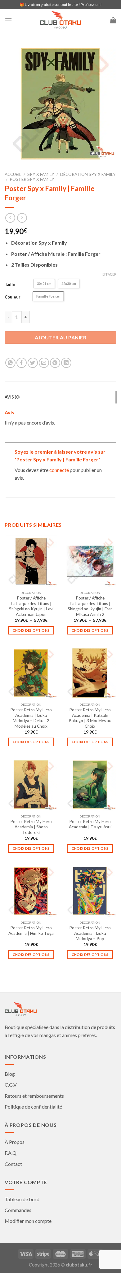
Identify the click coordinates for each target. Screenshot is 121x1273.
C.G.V (11, 1085)
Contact (13, 1164)
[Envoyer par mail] (44, 363)
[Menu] (8, 20)
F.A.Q (10, 1153)
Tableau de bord (22, 1199)
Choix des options (31, 630)
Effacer (109, 274)
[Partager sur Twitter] (33, 363)
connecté (59, 470)
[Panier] (113, 20)
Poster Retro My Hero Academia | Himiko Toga (31, 930)
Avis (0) (12, 397)
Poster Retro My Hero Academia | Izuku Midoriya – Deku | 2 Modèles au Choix (31, 718)
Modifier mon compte (28, 1221)
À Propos (15, 1142)
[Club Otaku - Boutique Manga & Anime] (60, 20)
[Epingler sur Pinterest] (55, 363)
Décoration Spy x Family (88, 174)
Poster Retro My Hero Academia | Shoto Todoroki (31, 827)
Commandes (18, 1210)
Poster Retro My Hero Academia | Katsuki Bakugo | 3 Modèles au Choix (90, 718)
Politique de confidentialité (33, 1107)
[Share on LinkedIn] (66, 363)
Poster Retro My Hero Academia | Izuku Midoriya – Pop (90, 933)
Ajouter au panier (60, 337)
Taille (10, 284)
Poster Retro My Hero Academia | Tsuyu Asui (90, 824)
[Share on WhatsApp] (10, 363)
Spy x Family (40, 174)
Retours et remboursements (34, 1096)
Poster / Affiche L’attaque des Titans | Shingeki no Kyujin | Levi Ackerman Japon (31, 606)
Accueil (13, 174)
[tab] (60, 397)
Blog (10, 1074)
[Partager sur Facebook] (21, 363)
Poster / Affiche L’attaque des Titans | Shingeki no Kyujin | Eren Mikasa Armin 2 (90, 606)
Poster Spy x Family (32, 179)
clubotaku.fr (79, 1264)
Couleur (12, 296)
